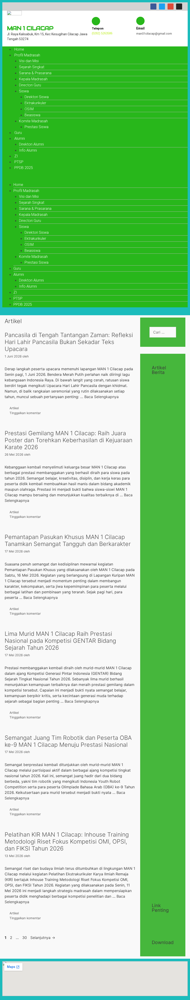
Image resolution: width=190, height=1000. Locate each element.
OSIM (29, 109)
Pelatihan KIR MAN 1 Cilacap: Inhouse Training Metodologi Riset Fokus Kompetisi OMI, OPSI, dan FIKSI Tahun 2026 (67, 841)
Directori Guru (30, 85)
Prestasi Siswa (36, 127)
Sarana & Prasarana (35, 73)
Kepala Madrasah (33, 79)
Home (19, 49)
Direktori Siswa (37, 97)
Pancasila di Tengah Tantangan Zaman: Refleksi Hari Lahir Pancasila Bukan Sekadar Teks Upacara (69, 341)
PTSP (18, 162)
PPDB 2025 (23, 168)
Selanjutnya (42, 937)
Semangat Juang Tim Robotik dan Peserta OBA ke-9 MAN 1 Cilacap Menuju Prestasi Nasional (68, 741)
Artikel (14, 408)
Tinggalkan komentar (25, 413)
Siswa (24, 91)
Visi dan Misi (29, 61)
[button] (95, 179)
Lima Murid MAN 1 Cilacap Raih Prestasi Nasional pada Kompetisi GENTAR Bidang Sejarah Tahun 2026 (60, 640)
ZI (16, 156)
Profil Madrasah (27, 55)
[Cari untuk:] (162, 332)
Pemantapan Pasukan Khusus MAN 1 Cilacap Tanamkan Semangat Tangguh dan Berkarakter (68, 540)
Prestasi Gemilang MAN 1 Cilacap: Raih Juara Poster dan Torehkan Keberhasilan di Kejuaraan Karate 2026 (68, 440)
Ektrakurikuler (35, 103)
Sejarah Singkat (31, 67)
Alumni (19, 138)
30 (25, 937)
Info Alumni (28, 150)
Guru (18, 132)
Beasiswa (32, 115)
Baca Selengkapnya (101, 396)
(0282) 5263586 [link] (102, 33)
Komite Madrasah (33, 121)
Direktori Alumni (31, 144)
